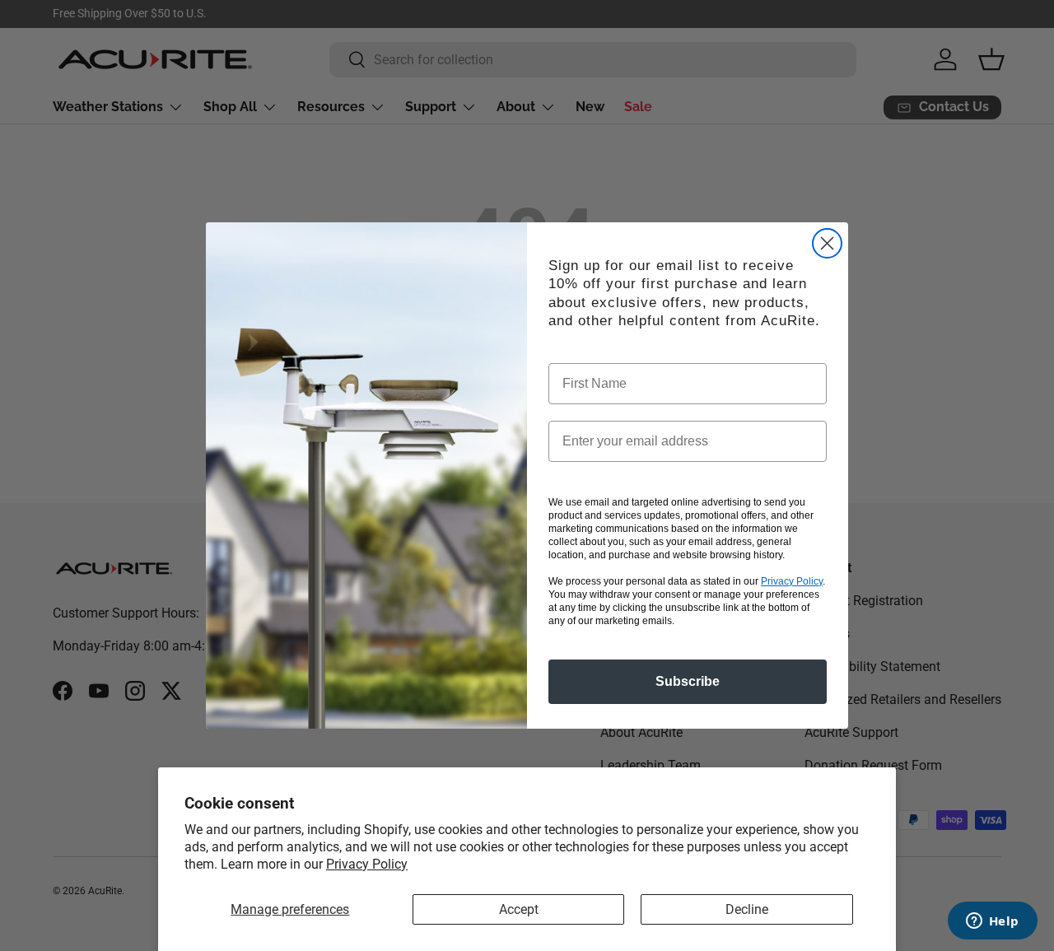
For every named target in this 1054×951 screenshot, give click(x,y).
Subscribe (687, 681)
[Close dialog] (827, 243)
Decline (746, 909)
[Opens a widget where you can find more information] (992, 922)
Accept (519, 909)
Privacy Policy (367, 864)
